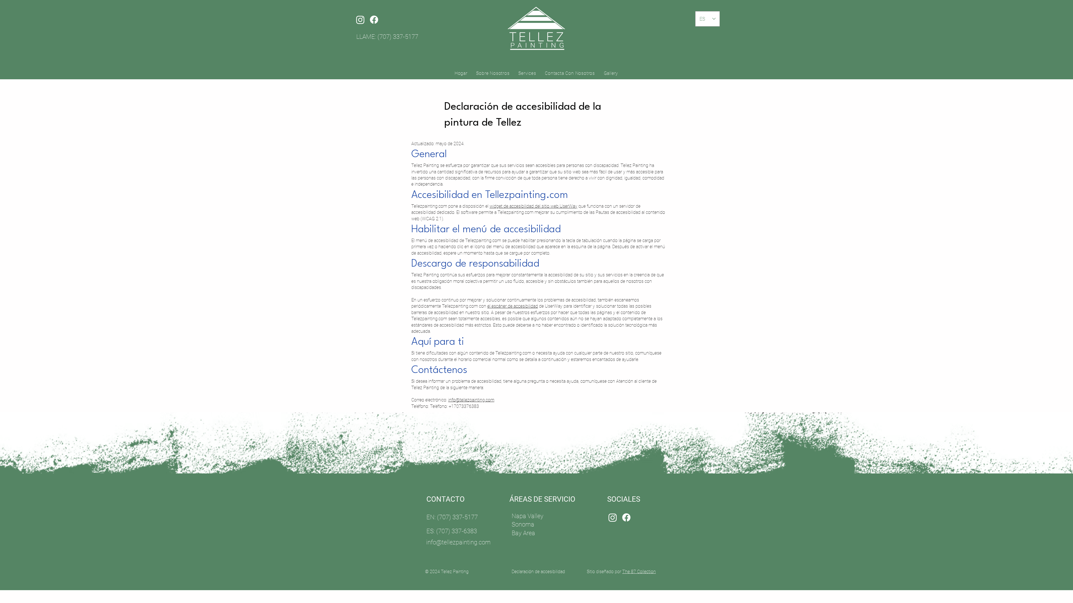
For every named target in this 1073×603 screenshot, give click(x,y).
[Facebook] (626, 517)
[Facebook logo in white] (374, 19)
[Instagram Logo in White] (360, 19)
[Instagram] (612, 517)
